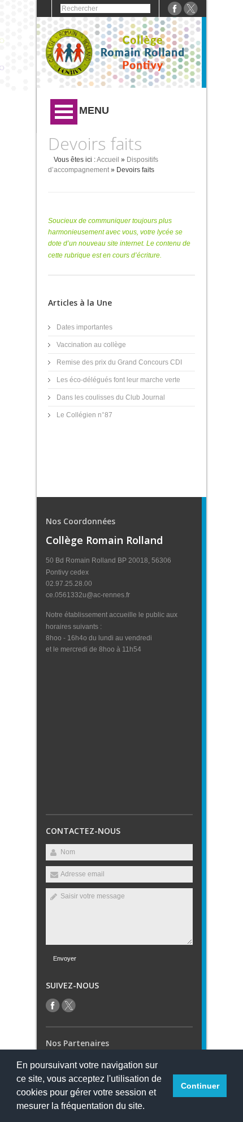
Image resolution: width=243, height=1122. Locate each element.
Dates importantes (84, 327)
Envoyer (64, 958)
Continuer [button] (200, 1085)
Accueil (108, 160)
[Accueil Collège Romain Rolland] (119, 74)
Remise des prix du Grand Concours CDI (119, 362)
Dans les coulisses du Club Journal (111, 397)
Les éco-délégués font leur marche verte (118, 380)
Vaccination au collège (91, 345)
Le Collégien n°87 (84, 415)
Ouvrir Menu (63, 112)
